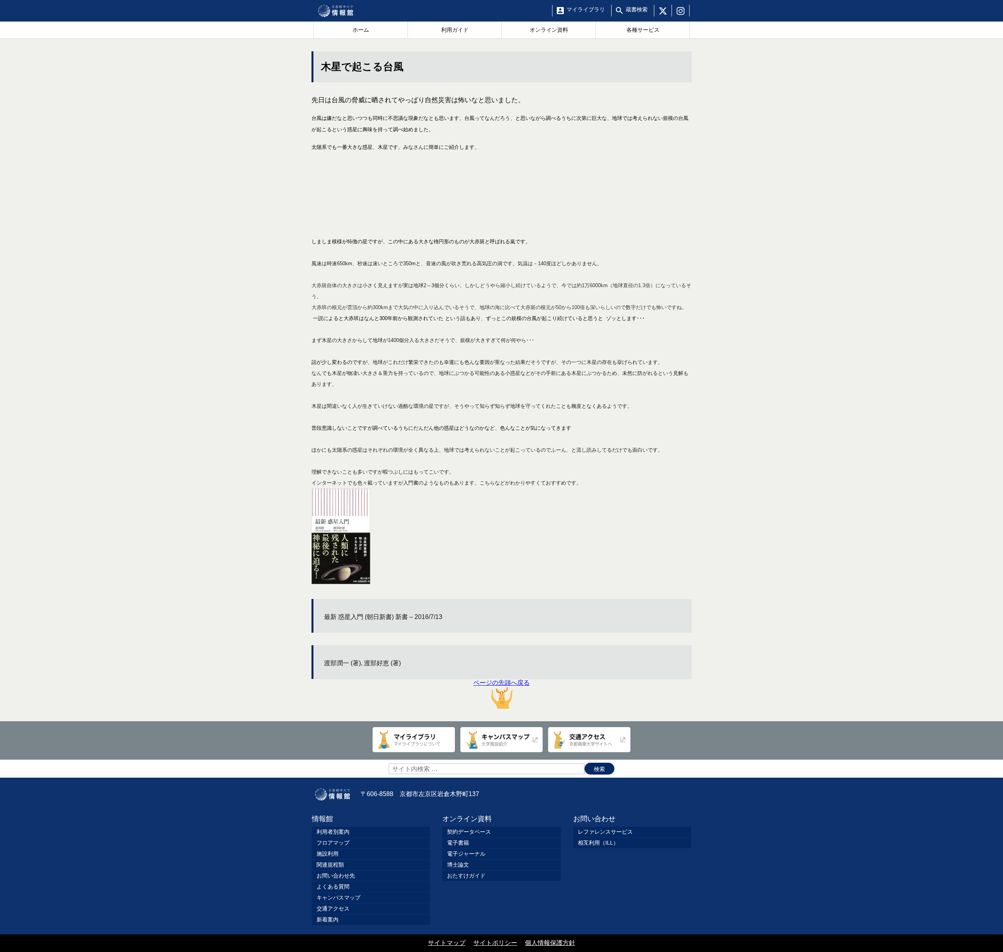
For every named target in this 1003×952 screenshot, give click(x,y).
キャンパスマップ (338, 897)
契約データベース (469, 832)
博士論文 (458, 865)
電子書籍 (458, 843)
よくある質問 (333, 886)
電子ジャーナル (466, 854)
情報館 (322, 819)
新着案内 (328, 919)
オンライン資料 (467, 819)
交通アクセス (333, 908)
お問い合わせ (594, 819)
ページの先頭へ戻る (501, 682)
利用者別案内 (333, 832)
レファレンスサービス (605, 832)
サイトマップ (446, 942)
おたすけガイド (466, 875)
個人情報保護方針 (550, 942)
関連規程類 (330, 865)
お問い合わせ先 (336, 875)
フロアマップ (333, 843)
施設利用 (328, 854)
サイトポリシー (495, 942)
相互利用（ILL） (598, 843)
